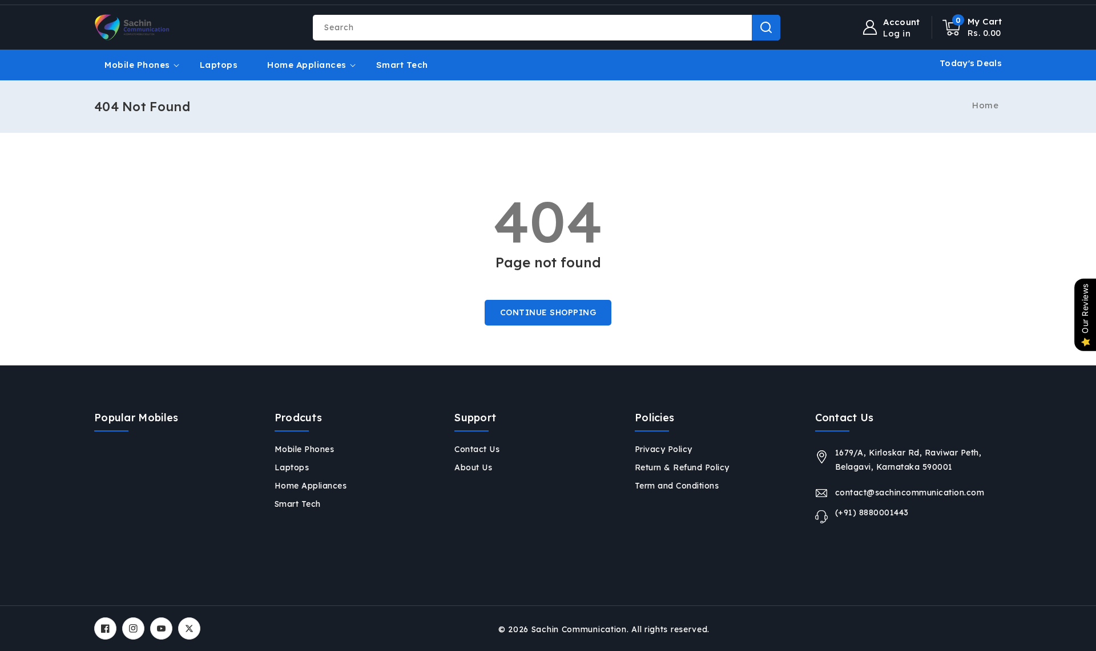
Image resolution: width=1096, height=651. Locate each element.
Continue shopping (548, 312)
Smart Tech (298, 504)
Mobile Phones (137, 64)
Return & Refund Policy (682, 467)
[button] (972, 27)
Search (766, 27)
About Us (473, 467)
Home (985, 105)
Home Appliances (306, 64)
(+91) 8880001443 (872, 512)
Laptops (292, 467)
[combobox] (546, 27)
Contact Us (476, 449)
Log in (896, 34)
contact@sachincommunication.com (910, 492)
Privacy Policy (663, 449)
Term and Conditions (677, 486)
